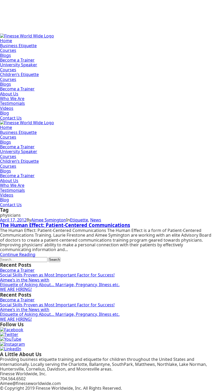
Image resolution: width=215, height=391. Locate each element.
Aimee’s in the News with (24, 280)
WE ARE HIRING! (16, 289)
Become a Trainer (17, 60)
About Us (9, 94)
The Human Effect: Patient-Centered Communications (65, 225)
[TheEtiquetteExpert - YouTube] (10, 339)
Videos (6, 108)
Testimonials (12, 103)
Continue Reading (17, 254)
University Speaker (18, 65)
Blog (4, 113)
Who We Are (12, 98)
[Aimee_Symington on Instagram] (12, 344)
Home (6, 41)
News (95, 220)
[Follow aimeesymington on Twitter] (9, 334)
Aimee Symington (48, 220)
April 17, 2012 (13, 220)
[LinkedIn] (10, 349)
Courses (8, 50)
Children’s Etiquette (19, 74)
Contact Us (11, 118)
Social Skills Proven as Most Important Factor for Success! (57, 275)
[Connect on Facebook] (11, 330)
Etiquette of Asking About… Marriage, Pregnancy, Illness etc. (60, 284)
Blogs (5, 55)
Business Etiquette (18, 45)
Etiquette (79, 220)
